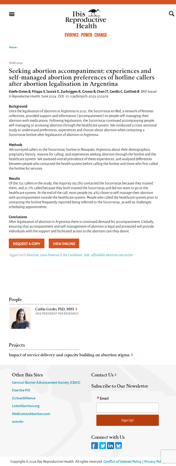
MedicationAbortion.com (31, 413)
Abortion (32, 254)
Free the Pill (21, 390)
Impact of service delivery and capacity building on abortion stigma (69, 354)
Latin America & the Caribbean (61, 254)
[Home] (85, 35)
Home (13, 47)
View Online (64, 243)
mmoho (17, 421)
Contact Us (102, 375)
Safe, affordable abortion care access (108, 254)
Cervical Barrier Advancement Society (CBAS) (46, 382)
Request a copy (26, 243)
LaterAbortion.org (25, 405)
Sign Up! (127, 420)
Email (104, 398)
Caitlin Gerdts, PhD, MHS (54, 309)
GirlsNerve (23, 398)
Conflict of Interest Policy (122, 461)
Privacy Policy (154, 461)
